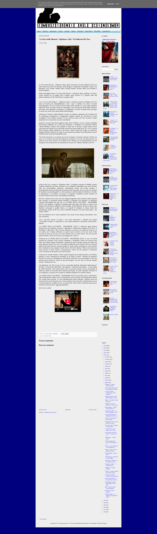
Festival (67, 31)
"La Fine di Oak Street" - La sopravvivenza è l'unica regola (114, 187)
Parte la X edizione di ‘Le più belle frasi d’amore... (111, 479)
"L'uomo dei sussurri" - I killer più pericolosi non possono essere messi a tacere (110, 157)
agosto (106, 366)
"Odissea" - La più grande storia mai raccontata (114, 78)
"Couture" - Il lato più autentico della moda (114, 122)
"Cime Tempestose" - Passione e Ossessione (113, 218)
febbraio (107, 380)
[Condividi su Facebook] (66, 334)
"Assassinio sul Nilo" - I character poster (110, 464)
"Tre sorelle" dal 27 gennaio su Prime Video (111, 426)
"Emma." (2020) (114, 314)
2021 (105, 500)
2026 (105, 345)
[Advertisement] (68, 395)
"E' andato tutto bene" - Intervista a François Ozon (111, 475)
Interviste (80, 31)
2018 (105, 507)
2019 (105, 505)
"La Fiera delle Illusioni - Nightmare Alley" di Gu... (111, 415)
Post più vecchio (92, 409)
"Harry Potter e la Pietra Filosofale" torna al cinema (114, 113)
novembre (107, 359)
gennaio (107, 382)
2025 (105, 348)
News (39, 31)
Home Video (88, 31)
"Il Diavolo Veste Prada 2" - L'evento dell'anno (114, 243)
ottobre (107, 361)
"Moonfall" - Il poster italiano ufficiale (110, 385)
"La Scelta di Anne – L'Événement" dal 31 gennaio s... (110, 393)
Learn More (110, 4)
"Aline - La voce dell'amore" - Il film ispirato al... (111, 446)
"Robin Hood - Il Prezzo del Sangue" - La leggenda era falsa (114, 196)
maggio (107, 373)
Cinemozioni (106, 31)
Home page (67, 409)
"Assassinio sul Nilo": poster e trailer (113, 283)
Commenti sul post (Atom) (50, 412)
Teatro (73, 31)
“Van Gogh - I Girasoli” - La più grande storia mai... (111, 461)
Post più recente (43, 409)
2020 (105, 502)
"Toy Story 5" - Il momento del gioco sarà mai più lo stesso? (113, 260)
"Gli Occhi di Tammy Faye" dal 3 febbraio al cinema (111, 388)
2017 (105, 509)
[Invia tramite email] (62, 334)
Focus (60, 31)
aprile (106, 375)
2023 (105, 352)
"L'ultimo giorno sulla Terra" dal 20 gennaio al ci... (111, 442)
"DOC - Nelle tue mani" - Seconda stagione (111, 487)
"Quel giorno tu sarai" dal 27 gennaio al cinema (111, 422)
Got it (117, 4)
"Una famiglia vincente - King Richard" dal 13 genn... (110, 483)
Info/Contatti (43, 519)
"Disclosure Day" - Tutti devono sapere (114, 226)
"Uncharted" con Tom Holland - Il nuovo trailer (111, 404)
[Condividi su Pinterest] (68, 334)
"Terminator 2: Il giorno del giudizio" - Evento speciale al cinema (114, 131)
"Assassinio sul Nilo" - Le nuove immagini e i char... (111, 411)
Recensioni (53, 31)
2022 (105, 355)
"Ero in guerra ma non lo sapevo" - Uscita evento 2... (111, 434)
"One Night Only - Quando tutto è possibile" (114, 138)
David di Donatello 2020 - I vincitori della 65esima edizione (114, 300)
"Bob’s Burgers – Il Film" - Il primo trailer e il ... (111, 408)
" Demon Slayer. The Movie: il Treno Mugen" (111, 457)
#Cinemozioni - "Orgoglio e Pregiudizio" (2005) (113, 308)
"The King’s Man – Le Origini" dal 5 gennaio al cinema (111, 496)
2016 (105, 512)
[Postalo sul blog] (63, 334)
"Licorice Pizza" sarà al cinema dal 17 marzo (110, 429)
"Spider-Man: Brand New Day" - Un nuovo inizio (114, 87)
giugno (107, 370)
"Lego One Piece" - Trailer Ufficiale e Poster (114, 95)
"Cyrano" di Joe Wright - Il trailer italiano (111, 419)
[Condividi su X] (65, 334)
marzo (106, 377)
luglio (106, 368)
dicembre (107, 357)
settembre (107, 364)
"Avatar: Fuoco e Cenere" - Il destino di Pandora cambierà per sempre (110, 270)
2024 (105, 350)
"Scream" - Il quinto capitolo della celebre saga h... (111, 472)
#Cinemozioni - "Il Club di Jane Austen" (113, 291)
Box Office (97, 31)
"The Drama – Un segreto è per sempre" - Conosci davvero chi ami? (114, 252)
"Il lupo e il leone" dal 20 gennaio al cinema (111, 450)
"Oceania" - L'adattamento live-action (113, 147)
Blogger (104, 523)
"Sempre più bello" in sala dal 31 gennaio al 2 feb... (111, 397)
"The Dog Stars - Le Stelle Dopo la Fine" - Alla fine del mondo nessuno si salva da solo (110, 105)
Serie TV (45, 31)
